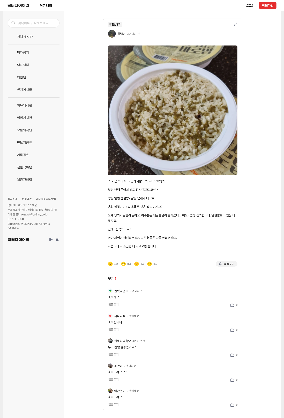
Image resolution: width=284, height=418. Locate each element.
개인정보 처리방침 (46, 199)
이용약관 (27, 199)
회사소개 (12, 199)
